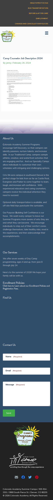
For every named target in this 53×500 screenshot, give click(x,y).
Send (8, 413)
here (10, 285)
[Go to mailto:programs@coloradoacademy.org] (16, 477)
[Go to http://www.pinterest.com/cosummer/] (36, 477)
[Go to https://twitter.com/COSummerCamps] (30, 477)
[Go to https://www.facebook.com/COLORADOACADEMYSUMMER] (23, 477)
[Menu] (46, 33)
